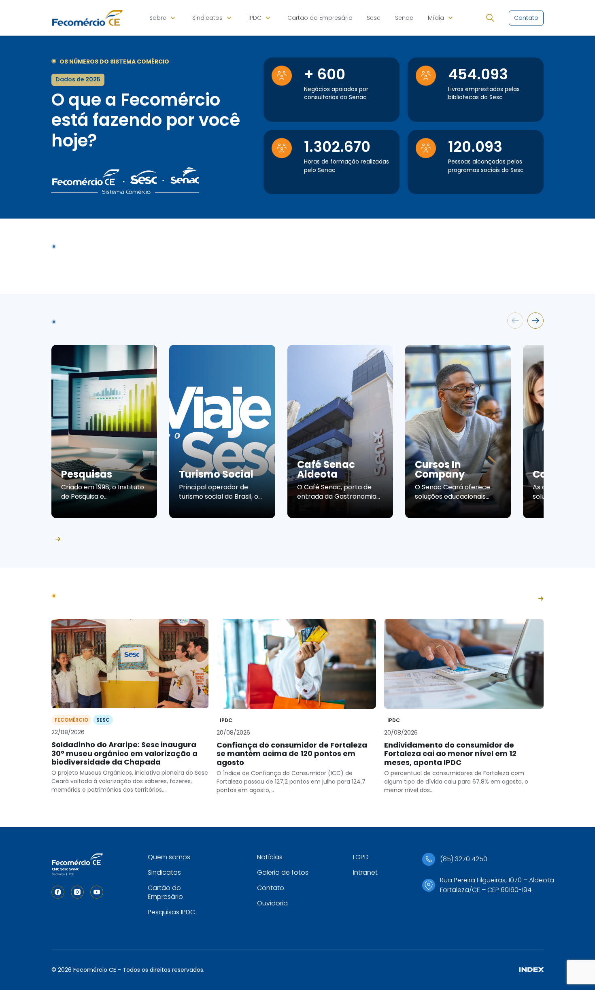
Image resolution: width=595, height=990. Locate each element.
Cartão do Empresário (320, 18)
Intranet (365, 872)
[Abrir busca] (490, 18)
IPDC (255, 18)
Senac (404, 18)
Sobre (157, 18)
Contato (270, 887)
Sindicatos (207, 18)
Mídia (436, 18)
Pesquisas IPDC (171, 912)
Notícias (270, 857)
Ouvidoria (272, 903)
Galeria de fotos (282, 872)
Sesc (373, 18)
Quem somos (169, 857)
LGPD (361, 857)
